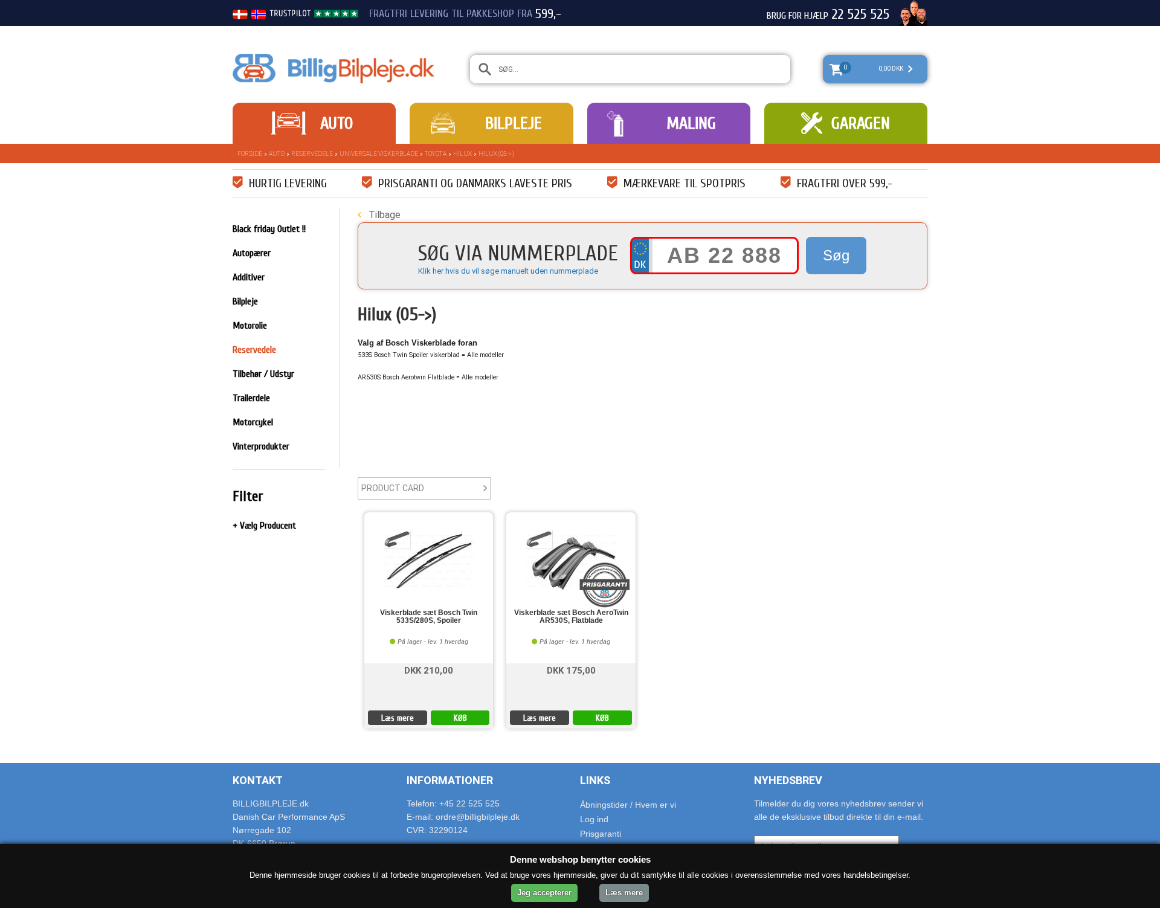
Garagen (860, 123)
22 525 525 (860, 14)
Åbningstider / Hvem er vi (628, 805)
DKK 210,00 (428, 669)
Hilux (462, 153)
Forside (249, 153)
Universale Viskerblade (379, 153)
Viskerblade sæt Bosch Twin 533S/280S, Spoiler (428, 617)
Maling (691, 123)
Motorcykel (253, 422)
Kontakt (258, 780)
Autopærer (252, 253)
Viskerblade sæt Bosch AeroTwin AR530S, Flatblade (571, 617)
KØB (460, 718)
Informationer (450, 780)
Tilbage (383, 215)
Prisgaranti (600, 834)
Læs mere (397, 718)
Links (595, 780)
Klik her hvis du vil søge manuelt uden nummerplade (508, 270)
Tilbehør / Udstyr (263, 374)
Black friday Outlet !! (269, 229)
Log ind (594, 819)
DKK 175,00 (571, 669)
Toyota (435, 153)
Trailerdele (251, 398)
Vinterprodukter (261, 446)
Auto (336, 123)
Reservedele (312, 153)
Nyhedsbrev (788, 780)
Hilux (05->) (496, 153)
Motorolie (250, 325)
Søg (836, 255)
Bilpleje (513, 123)
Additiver (249, 277)
